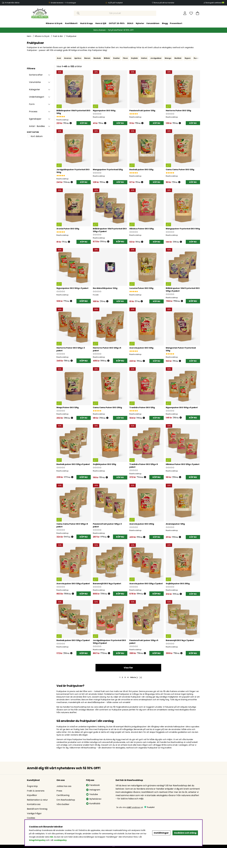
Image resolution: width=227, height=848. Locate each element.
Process (33, 111)
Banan (87, 58)
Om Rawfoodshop (65, 799)
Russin (197, 58)
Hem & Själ (100, 23)
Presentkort (176, 23)
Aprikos (77, 58)
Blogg (165, 23)
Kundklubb (94, 803)
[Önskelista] (191, 13)
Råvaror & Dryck (54, 23)
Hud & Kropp (86, 23)
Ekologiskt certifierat (214, 3)
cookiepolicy (60, 840)
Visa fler (128, 667)
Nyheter (140, 23)
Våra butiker (62, 804)
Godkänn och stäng (185, 832)
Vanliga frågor (34, 813)
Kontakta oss (33, 804)
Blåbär (107, 58)
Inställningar (161, 832)
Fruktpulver (71, 36)
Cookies (31, 817)
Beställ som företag (37, 808)
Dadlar (116, 58)
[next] (201, 58)
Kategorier (34, 89)
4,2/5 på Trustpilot (115, 3)
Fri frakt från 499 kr (12, 3)
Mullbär (178, 58)
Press (59, 790)
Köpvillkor (32, 795)
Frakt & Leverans (35, 790)
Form (32, 104)
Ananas (67, 58)
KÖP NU (120, 241)
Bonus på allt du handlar (164, 3)
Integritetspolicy (37, 840)
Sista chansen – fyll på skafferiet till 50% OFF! (113, 30)
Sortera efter (36, 74)
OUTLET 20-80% (117, 23)
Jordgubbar (156, 58)
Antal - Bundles (37, 126)
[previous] (55, 58)
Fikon (125, 58)
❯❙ (140, 677)
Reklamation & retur (37, 799)
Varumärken (152, 23)
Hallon (144, 58)
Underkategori (36, 96)
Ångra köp (32, 786)
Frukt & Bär (58, 36)
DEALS (130, 23)
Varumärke (35, 82)
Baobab (97, 58)
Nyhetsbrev (95, 798)
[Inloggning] (184, 13)
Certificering (62, 795)
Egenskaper (35, 118)
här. (52, 837)
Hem (29, 36)
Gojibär (134, 58)
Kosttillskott (71, 23)
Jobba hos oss (63, 786)
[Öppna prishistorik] (71, 123)
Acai (59, 58)
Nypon (188, 58)
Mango (168, 58)
